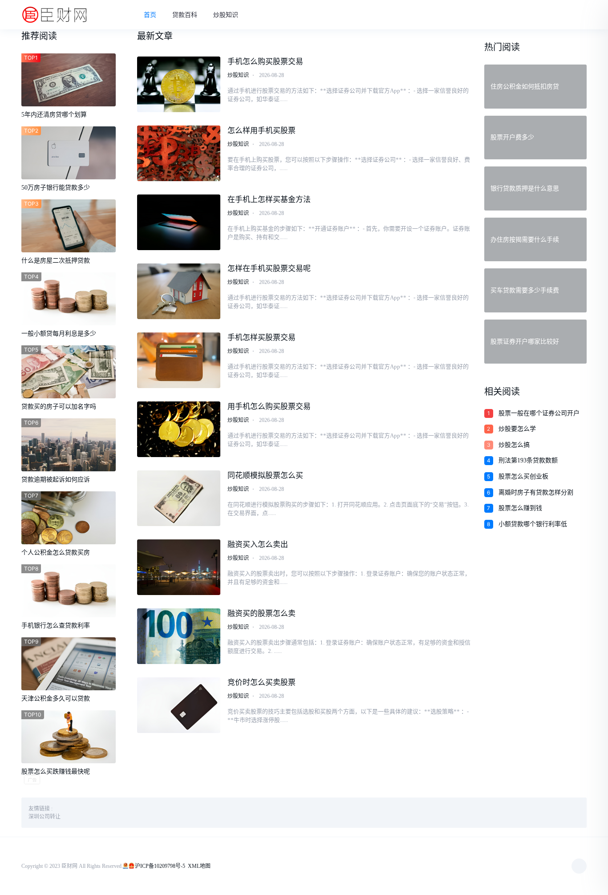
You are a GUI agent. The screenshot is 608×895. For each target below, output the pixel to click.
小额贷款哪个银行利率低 (533, 524)
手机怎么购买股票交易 (265, 61)
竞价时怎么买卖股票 (261, 682)
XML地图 (199, 866)
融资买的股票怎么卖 (261, 613)
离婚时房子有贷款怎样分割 (536, 492)
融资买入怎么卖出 (257, 544)
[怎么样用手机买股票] (179, 153)
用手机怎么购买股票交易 (269, 406)
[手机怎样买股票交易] (179, 360)
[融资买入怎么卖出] (179, 567)
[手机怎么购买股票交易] (179, 84)
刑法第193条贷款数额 (528, 460)
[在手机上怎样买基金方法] (179, 222)
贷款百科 (184, 15)
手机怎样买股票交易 (261, 337)
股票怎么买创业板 (523, 476)
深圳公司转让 (44, 817)
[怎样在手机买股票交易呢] (179, 291)
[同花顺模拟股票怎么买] (179, 498)
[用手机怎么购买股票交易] (179, 429)
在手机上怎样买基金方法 (269, 199)
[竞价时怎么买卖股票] (179, 705)
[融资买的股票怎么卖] (179, 636)
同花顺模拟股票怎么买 (265, 475)
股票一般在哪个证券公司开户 (539, 413)
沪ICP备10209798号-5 (160, 866)
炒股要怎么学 (517, 428)
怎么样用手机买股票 (261, 130)
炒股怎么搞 (514, 444)
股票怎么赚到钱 (520, 508)
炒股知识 (225, 15)
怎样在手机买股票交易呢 (269, 268)
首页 (150, 15)
